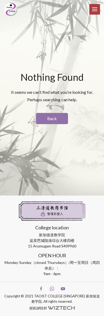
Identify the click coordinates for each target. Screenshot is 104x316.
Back (52, 118)
